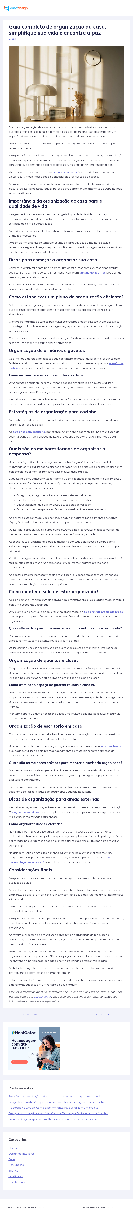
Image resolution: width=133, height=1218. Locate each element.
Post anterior (26, 1014)
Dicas (12, 38)
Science (13, 1170)
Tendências (15, 1176)
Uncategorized (17, 1182)
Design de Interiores (21, 1153)
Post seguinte (106, 1014)
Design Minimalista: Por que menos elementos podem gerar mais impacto (56, 1102)
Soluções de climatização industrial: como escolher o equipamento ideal (54, 1096)
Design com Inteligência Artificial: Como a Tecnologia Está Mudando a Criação (58, 1113)
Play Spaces (16, 1165)
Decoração (15, 1148)
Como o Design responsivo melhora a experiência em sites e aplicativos (54, 1119)
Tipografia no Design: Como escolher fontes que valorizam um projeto (53, 1107)
